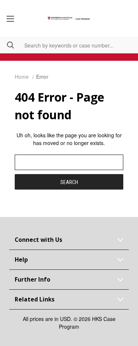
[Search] (7, 45)
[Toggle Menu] (10, 18)
